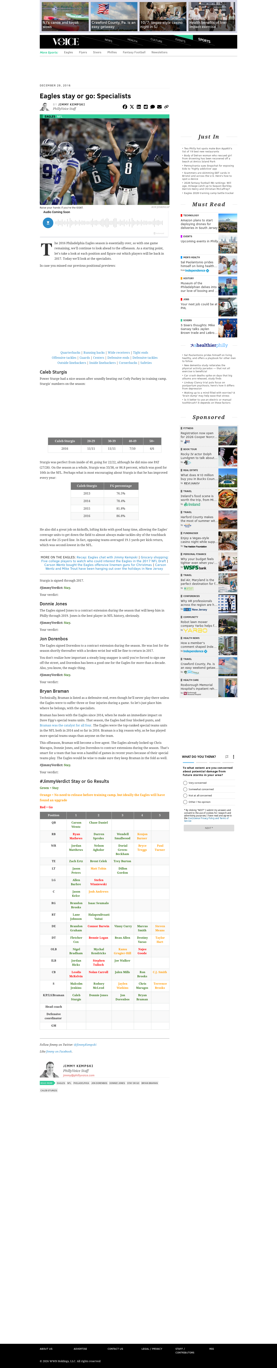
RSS (211, 1348)
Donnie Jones (117, 1082)
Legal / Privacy (152, 1348)
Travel (187, 491)
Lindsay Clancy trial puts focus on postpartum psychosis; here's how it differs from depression (208, 385)
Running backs (94, 352)
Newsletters (160, 52)
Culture (156, 40)
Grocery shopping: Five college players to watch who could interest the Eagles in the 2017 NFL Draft (105, 559)
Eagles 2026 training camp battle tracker (209, 193)
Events (180, 40)
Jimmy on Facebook (59, 1051)
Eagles (68, 52)
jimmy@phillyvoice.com (78, 1075)
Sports (204, 40)
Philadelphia (81, 1082)
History (188, 278)
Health (132, 40)
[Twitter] (132, 107)
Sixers (97, 52)
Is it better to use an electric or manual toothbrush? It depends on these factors (206, 401)
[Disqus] (104, 1195)
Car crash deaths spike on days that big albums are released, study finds (207, 377)
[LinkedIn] (139, 107)
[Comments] (153, 107)
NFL (59, 116)
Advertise (80, 1348)
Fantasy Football (134, 52)
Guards (85, 358)
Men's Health (191, 257)
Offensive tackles (64, 358)
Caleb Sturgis (49, 1090)
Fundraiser (190, 533)
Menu (46, 42)
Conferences (191, 596)
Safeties (146, 363)
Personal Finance (194, 554)
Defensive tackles (145, 358)
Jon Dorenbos (99, 1082)
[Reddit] (146, 107)
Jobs (186, 299)
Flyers (83, 52)
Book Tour (190, 449)
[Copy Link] (166, 107)
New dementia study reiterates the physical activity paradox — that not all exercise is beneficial (206, 368)
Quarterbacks (70, 352)
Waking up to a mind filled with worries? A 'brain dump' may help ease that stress (208, 394)
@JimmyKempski (85, 1044)
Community (190, 617)
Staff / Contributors (184, 1350)
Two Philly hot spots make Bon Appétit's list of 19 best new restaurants (207, 149)
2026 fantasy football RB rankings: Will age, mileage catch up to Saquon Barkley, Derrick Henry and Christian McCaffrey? (207, 186)
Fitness (188, 428)
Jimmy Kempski (71, 104)
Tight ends (140, 352)
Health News (191, 638)
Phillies (112, 52)
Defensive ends (118, 358)
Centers (98, 358)
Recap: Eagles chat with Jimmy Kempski (107, 557)
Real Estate (190, 470)
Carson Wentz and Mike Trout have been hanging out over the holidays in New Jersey (105, 566)
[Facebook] (125, 107)
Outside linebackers (71, 363)
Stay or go (133, 1082)
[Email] (159, 107)
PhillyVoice (65, 42)
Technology (191, 215)
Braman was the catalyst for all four (65, 725)
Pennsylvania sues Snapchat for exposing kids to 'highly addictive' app (208, 167)
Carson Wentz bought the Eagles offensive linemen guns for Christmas (98, 564)
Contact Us (115, 1348)
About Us (46, 1348)
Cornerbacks (128, 363)
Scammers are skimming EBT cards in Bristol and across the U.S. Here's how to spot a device (207, 176)
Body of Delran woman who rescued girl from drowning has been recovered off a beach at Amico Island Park (207, 158)
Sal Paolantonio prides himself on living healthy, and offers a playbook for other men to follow (209, 358)
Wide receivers (119, 352)
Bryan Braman (150, 1082)
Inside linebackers (102, 363)
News (108, 40)
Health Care (191, 680)
